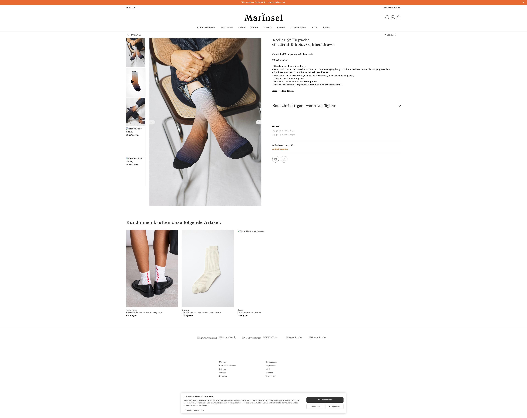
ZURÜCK (136, 35)
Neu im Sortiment (206, 28)
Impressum (187, 410)
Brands (326, 28)
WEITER (388, 35)
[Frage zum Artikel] (284, 159)
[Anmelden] (393, 17)
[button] (336, 106)
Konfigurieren (334, 406)
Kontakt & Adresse (392, 7)
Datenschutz (199, 410)
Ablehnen (315, 406)
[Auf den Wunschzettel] (275, 159)
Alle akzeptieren (325, 400)
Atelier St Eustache (290, 40)
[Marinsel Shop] (263, 17)
